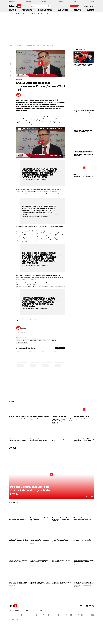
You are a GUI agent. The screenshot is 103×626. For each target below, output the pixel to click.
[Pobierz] (11, 75)
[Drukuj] (11, 72)
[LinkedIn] (87, 605)
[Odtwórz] (40, 64)
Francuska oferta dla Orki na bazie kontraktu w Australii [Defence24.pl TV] (44, 226)
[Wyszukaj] (48, 6)
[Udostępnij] (11, 79)
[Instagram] (93, 605)
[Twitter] (84, 605)
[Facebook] (81, 605)
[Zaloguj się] (82, 6)
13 (10, 68)
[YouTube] (90, 605)
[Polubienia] (11, 64)
